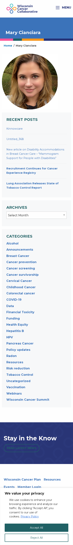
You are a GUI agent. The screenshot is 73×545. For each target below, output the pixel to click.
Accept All (36, 527)
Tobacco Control (19, 374)
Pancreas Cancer (20, 343)
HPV (9, 337)
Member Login (29, 487)
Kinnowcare (14, 128)
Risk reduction (18, 368)
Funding (13, 318)
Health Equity (17, 324)
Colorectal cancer (20, 293)
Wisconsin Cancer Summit (27, 399)
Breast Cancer (17, 256)
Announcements (19, 249)
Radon (11, 356)
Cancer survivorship (22, 275)
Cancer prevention (21, 262)
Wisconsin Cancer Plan (22, 479)
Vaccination (15, 387)
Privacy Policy (30, 516)
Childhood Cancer (21, 287)
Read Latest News (21, 448)
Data (10, 306)
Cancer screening (20, 268)
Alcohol (12, 243)
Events (9, 487)
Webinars (14, 393)
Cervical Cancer (19, 281)
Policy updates (18, 350)
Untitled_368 (15, 139)
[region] (36, 516)
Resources (14, 362)
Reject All (36, 537)
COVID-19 (14, 299)
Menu (66, 7)
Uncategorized (18, 381)
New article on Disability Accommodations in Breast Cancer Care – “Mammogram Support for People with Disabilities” (35, 154)
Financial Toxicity (20, 312)
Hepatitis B (15, 331)
